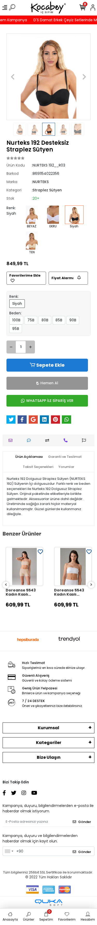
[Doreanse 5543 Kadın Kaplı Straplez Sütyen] (24, 566)
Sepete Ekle (50, 365)
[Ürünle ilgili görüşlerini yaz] (30, 440)
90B (72, 320)
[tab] (29, 457)
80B (44, 320)
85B (58, 320)
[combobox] (9, 851)
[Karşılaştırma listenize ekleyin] (48, 440)
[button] (12, 76)
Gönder (84, 821)
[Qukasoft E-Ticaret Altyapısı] (48, 902)
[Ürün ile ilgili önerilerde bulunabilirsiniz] (85, 440)
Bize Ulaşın (49, 757)
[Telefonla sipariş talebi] (66, 440)
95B (15, 328)
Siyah (17, 303)
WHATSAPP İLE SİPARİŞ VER (49, 400)
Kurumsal (48, 728)
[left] (6, 585)
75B (30, 320)
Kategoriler (48, 743)
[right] (91, 585)
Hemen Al (49, 383)
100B (16, 320)
